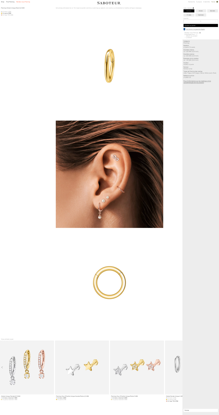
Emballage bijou (190, 34)
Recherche (191, 2)
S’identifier (206, 2)
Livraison (189, 37)
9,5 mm (212, 11)
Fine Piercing (10, 2)
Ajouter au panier (190, 25)
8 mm (201, 11)
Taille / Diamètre (188, 8)
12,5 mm (201, 15)
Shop (2, 2)
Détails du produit (191, 36)
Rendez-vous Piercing (23, 2)
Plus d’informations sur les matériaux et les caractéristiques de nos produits (197, 81)
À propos (199, 2)
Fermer (187, 410)
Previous (2, 367)
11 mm (189, 15)
